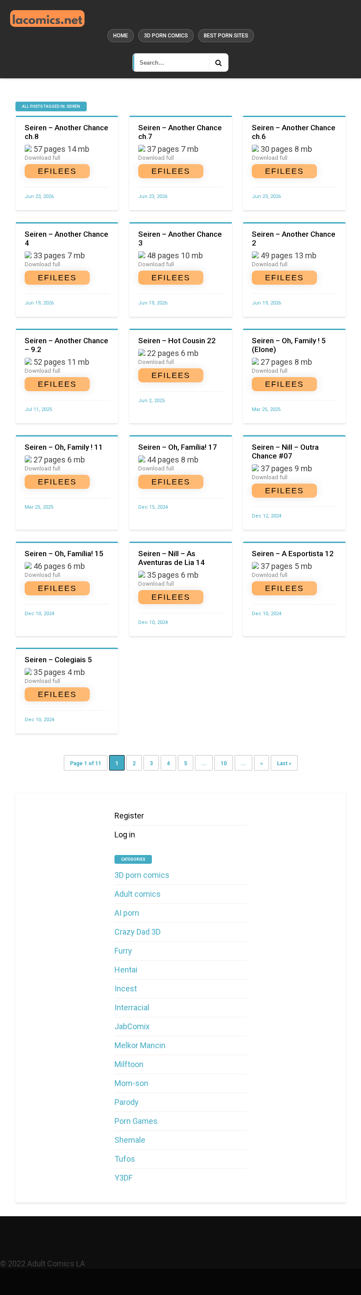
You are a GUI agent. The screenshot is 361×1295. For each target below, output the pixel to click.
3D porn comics (166, 36)
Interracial (131, 1007)
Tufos (124, 1158)
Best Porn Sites (226, 36)
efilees (57, 171)
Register (129, 815)
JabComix (132, 1026)
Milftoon (129, 1064)
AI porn (126, 912)
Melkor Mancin (140, 1045)
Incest (125, 988)
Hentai (125, 969)
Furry (123, 950)
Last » (284, 763)
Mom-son (131, 1083)
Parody (126, 1102)
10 (224, 763)
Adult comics (137, 894)
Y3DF (123, 1177)
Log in (124, 834)
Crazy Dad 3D (137, 931)
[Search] (218, 62)
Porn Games (136, 1121)
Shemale (129, 1140)
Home (120, 36)
